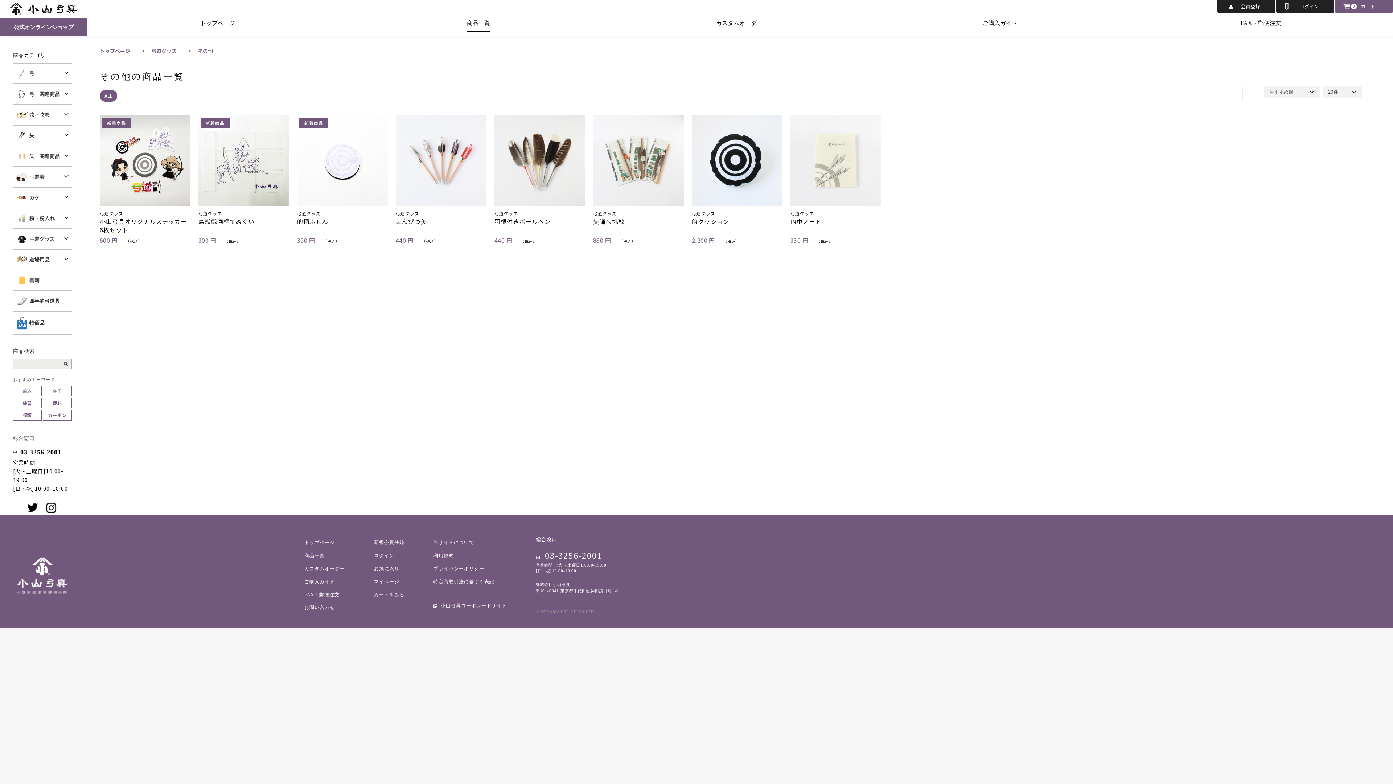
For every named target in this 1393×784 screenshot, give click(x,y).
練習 (27, 403)
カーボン (57, 415)
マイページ (386, 581)
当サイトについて (453, 542)
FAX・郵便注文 (1261, 23)
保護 (27, 415)
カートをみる (389, 594)
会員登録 (1250, 6)
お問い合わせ (319, 607)
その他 (205, 50)
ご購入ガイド (1000, 23)
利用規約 (443, 555)
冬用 (57, 391)
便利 (57, 403)
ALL (108, 96)
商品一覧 (478, 23)
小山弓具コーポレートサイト (474, 605)
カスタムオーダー (739, 23)
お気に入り (386, 568)
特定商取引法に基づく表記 (463, 581)
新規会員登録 (389, 542)
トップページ (217, 23)
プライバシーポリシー (458, 568)
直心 (27, 391)
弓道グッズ (164, 50)
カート (1368, 6)
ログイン (1309, 6)
